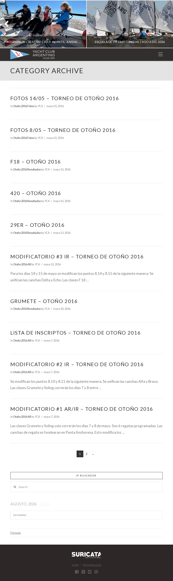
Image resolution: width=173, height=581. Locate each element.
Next (164, 24)
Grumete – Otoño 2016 (44, 301)
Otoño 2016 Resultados (27, 169)
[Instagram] (96, 572)
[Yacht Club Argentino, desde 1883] (32, 54)
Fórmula (15, 532)
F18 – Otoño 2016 (35, 162)
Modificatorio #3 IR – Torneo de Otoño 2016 (77, 256)
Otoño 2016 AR (22, 264)
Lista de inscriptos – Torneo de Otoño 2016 (75, 333)
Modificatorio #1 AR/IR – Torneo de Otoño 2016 (81, 409)
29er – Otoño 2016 (37, 225)
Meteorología (92, 565)
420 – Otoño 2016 (35, 193)
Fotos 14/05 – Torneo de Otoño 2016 (64, 98)
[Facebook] (76, 572)
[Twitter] (83, 572)
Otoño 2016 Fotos (23, 106)
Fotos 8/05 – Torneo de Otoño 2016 (63, 130)
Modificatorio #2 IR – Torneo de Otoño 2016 (77, 364)
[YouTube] (89, 572)
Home (75, 565)
